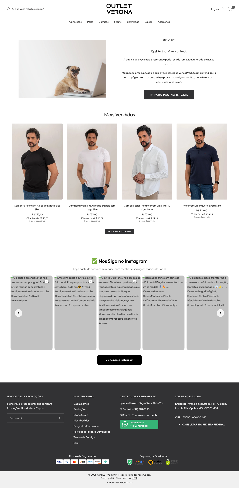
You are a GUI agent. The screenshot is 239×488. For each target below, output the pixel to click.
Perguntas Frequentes (86, 426)
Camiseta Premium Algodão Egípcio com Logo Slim (92, 207)
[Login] (222, 9)
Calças (148, 21)
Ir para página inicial (169, 94)
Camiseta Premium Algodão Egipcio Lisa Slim (37, 207)
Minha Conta (80, 415)
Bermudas (133, 21)
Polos (90, 21)
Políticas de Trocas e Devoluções (91, 431)
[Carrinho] (230, 9)
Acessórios (164, 21)
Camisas (103, 21)
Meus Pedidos (81, 420)
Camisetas (75, 21)
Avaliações (79, 409)
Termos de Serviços (84, 437)
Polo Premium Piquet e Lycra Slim (202, 205)
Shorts (117, 21)
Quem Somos (81, 403)
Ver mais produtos (119, 231)
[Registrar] (58, 418)
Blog (76, 442)
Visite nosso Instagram (119, 360)
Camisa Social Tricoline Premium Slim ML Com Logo (147, 207)
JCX (134, 478)
